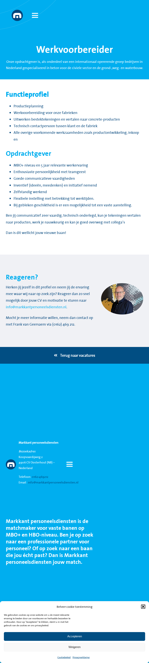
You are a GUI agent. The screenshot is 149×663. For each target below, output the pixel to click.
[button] (143, 607)
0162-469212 (40, 476)
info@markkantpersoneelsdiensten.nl (36, 307)
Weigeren (74, 647)
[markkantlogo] (17, 11)
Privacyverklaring (81, 657)
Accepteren (74, 636)
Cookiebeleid (64, 657)
